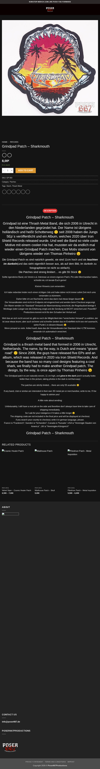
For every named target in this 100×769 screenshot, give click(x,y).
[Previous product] (9, 155)
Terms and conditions (55, 762)
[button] (3, 9)
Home (4, 142)
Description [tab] (50, 211)
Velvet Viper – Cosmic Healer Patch (16, 490)
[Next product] (4, 155)
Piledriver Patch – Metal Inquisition (82, 490)
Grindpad (10, 223)
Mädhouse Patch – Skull (45, 490)
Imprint (71, 762)
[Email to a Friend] (18, 192)
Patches (14, 142)
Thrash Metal (17, 186)
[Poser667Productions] (50, 9)
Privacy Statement (34, 762)
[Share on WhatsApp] (4, 192)
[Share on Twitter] (14, 192)
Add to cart (25, 170)
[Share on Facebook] (9, 192)
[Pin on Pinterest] (23, 192)
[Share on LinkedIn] (28, 192)
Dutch (9, 186)
